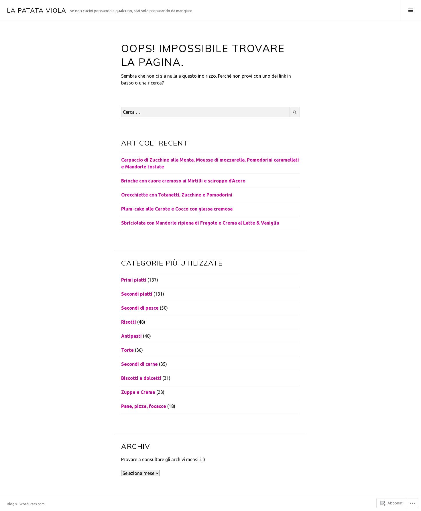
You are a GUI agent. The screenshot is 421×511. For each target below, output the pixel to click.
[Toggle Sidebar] (410, 10)
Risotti (128, 322)
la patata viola (36, 10)
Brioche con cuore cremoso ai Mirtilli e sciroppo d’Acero (183, 180)
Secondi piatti (136, 293)
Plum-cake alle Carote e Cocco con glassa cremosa (177, 208)
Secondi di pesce (140, 307)
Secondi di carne (139, 364)
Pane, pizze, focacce (143, 406)
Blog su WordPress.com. (26, 504)
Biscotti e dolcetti (141, 378)
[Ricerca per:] (210, 112)
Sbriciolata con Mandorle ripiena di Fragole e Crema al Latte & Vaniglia (200, 222)
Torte (127, 350)
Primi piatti (133, 279)
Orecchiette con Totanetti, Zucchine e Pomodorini (176, 194)
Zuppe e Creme (138, 392)
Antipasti (131, 336)
